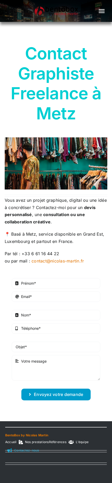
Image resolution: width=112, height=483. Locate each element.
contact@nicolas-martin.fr (58, 261)
